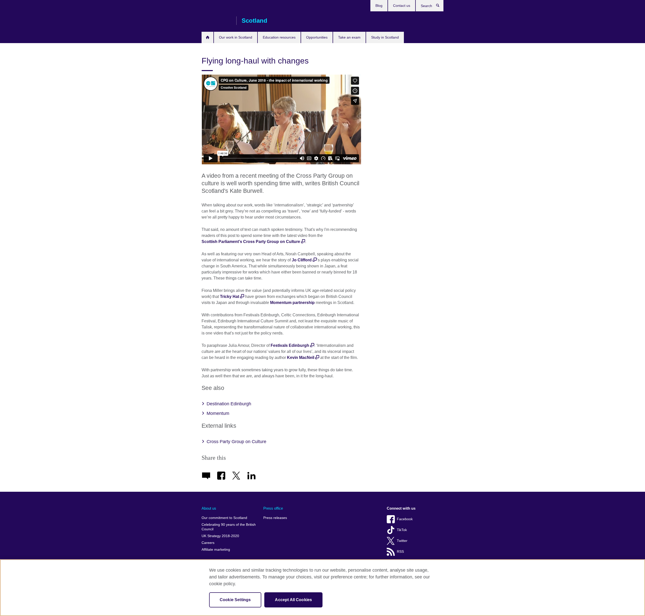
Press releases (275, 518)
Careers (208, 543)
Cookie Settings (235, 600)
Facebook (405, 519)
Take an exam (349, 37)
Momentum (218, 413)
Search (440, 6)
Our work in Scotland (235, 37)
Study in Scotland (385, 37)
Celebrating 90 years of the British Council (229, 527)
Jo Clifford (302, 260)
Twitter (402, 541)
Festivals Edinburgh (290, 345)
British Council (216, 20)
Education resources (279, 37)
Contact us (401, 6)
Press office (273, 508)
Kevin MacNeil (300, 357)
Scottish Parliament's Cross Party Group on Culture (251, 241)
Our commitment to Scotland (224, 518)
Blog (378, 6)
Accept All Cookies (293, 600)
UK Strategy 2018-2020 (220, 536)
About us (209, 508)
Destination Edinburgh (229, 403)
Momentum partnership (292, 302)
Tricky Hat (229, 296)
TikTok (402, 530)
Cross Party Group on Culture (236, 441)
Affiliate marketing (216, 549)
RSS (400, 551)
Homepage (207, 37)
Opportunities (317, 37)
